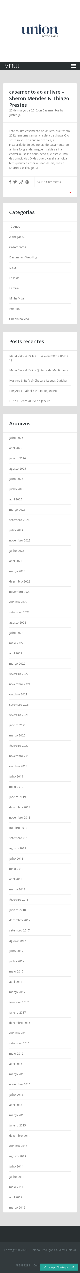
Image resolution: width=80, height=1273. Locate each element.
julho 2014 (16, 1166)
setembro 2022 (19, 612)
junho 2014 (16, 1177)
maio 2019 (16, 787)
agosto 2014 (17, 1156)
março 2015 (17, 1115)
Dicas (13, 268)
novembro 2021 (19, 684)
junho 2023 (16, 551)
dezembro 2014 (19, 1136)
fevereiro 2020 (19, 746)
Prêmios (14, 309)
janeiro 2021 (17, 725)
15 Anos (14, 226)
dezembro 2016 (19, 1023)
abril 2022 (15, 653)
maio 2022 (16, 643)
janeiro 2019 (17, 797)
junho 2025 (16, 489)
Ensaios (14, 278)
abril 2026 (15, 448)
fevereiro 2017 (19, 1002)
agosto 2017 (17, 941)
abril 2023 (15, 561)
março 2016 (17, 1074)
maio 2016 (16, 1053)
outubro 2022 (18, 602)
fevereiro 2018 (19, 899)
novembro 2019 (19, 756)
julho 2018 (16, 858)
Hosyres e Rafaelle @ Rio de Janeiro (33, 391)
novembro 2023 (19, 540)
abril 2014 (15, 1197)
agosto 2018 (17, 848)
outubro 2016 (18, 1033)
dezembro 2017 (19, 920)
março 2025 (17, 509)
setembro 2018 (19, 838)
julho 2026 (16, 438)
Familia (14, 288)
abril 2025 (15, 499)
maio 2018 (16, 869)
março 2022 (17, 663)
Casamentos (51, 110)
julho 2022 (16, 633)
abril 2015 (15, 1105)
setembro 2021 (19, 704)
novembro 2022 (19, 592)
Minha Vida (16, 298)
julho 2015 (16, 1094)
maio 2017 (16, 971)
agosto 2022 (17, 622)
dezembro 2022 (19, 581)
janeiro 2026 (17, 458)
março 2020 (17, 735)
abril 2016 (15, 1064)
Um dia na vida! (19, 319)
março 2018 (17, 889)
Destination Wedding (23, 257)
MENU (11, 65)
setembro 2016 (19, 1043)
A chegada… (17, 237)
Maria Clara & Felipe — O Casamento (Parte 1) (38, 358)
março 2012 (17, 1207)
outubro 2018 (18, 828)
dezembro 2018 (19, 807)
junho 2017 (16, 961)
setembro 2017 (19, 930)
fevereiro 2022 (19, 674)
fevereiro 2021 (19, 715)
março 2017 (17, 992)
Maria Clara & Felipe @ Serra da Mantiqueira (38, 370)
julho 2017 (16, 951)
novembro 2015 (19, 1084)
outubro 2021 (18, 694)
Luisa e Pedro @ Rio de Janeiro (29, 401)
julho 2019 (16, 776)
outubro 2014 (18, 1146)
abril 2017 (15, 982)
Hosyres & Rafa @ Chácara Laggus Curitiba (38, 380)
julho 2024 (16, 530)
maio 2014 (16, 1187)
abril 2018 (15, 879)
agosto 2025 (17, 468)
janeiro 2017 (17, 1012)
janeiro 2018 (17, 910)
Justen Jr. (15, 115)
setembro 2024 (19, 520)
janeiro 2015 (17, 1125)
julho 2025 (16, 479)
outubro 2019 (18, 766)
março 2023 (17, 571)
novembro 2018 (19, 817)
